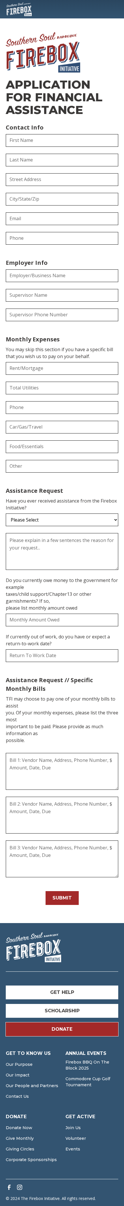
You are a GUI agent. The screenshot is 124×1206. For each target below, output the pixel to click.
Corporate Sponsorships (31, 1159)
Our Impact (17, 1075)
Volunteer (75, 1138)
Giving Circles (20, 1149)
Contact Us (17, 1096)
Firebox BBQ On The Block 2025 (87, 1065)
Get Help (62, 992)
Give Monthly (20, 1138)
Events (72, 1149)
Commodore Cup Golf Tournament (87, 1081)
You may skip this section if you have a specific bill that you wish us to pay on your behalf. (59, 352)
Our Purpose (19, 1064)
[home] (19, 9)
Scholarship (62, 1010)
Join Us (73, 1127)
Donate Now (19, 1127)
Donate (62, 1029)
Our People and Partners (32, 1085)
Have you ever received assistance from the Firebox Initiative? (61, 504)
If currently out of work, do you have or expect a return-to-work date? (58, 640)
